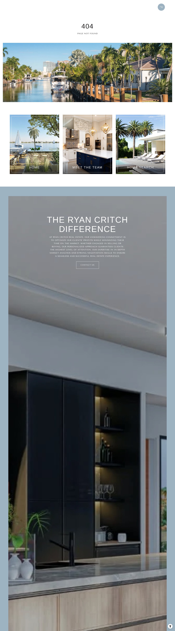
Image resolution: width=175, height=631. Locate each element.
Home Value (104, 7)
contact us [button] (88, 265)
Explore (66, 7)
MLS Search (85, 7)
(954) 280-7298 (144, 7)
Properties (47, 7)
